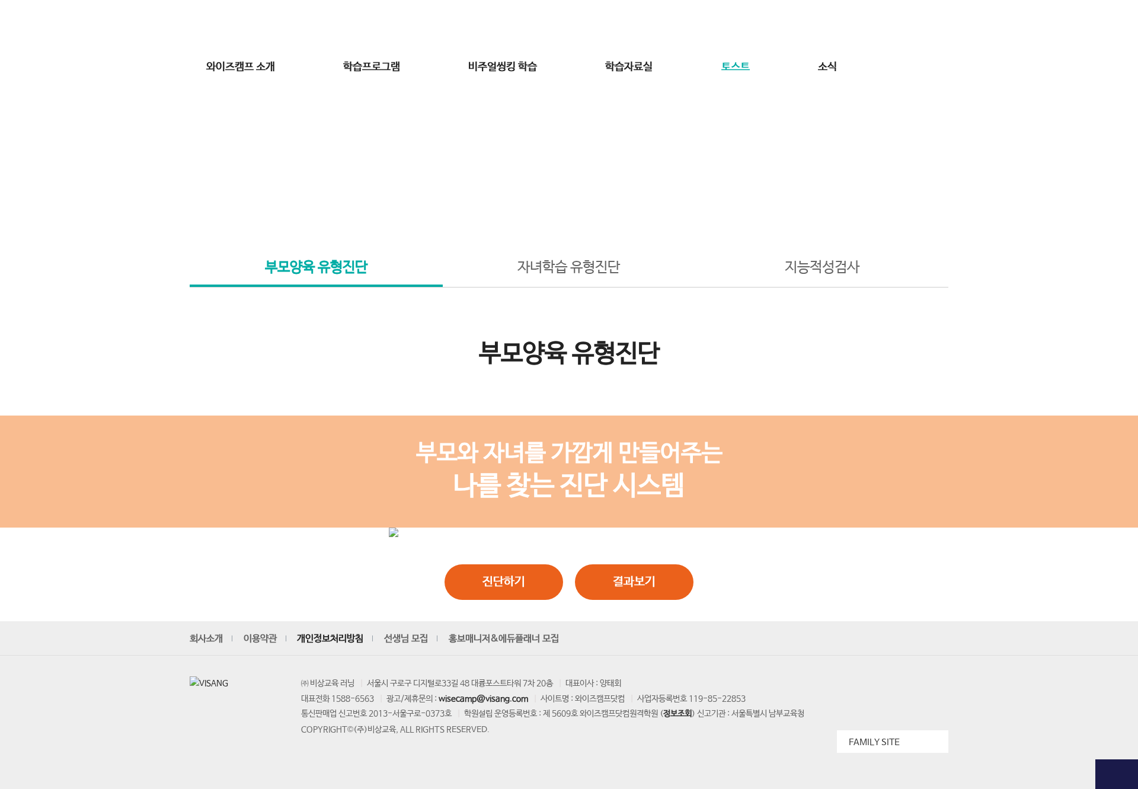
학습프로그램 (371, 67)
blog (910, 639)
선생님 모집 (927, 25)
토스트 (735, 67)
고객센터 (845, 25)
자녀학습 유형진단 (568, 268)
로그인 (770, 25)
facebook (883, 639)
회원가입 (807, 25)
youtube (828, 639)
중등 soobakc (232, 25)
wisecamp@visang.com (483, 699)
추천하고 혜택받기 (1116, 232)
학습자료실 (629, 67)
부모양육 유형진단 (316, 268)
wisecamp (569, 25)
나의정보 (883, 25)
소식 (827, 67)
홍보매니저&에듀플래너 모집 (504, 638)
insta (856, 639)
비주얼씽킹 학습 (502, 67)
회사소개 (206, 638)
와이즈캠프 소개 (240, 67)
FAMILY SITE (874, 742)
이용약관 (260, 638)
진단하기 (503, 582)
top (1116, 774)
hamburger (932, 67)
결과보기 (634, 582)
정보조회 (677, 713)
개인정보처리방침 (330, 638)
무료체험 (1116, 101)
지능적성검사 (822, 268)
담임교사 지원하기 (1116, 352)
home (508, 208)
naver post (937, 639)
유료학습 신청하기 (1116, 292)
